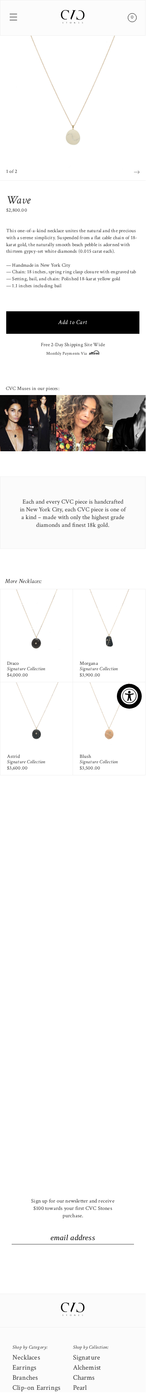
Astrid (13, 756)
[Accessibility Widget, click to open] (129, 696)
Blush (86, 756)
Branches (25, 1377)
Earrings (24, 1367)
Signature (87, 1357)
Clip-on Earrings (36, 1387)
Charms (84, 1377)
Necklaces (26, 1357)
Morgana (89, 663)
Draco (13, 663)
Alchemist (87, 1367)
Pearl (80, 1387)
